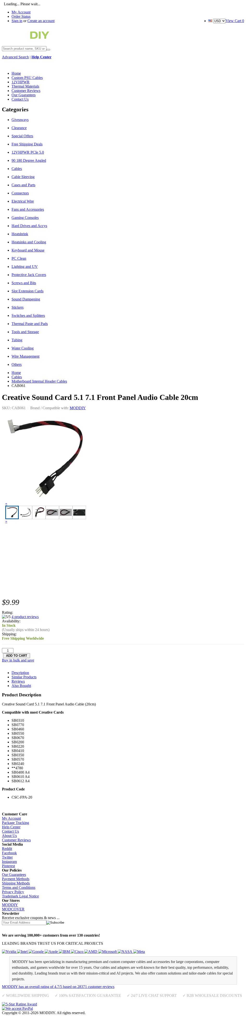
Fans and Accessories (28, 209)
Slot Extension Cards (27, 291)
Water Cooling (23, 348)
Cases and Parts (23, 185)
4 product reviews (25, 617)
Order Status (21, 16)
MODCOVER (13, 909)
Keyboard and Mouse (28, 250)
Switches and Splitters (28, 315)
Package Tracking (15, 823)
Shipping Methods (16, 883)
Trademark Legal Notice (20, 896)
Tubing (17, 340)
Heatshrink (20, 234)
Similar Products (24, 677)
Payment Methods (15, 879)
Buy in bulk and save (18, 660)
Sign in (17, 21)
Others (17, 364)
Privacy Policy (13, 892)
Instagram (9, 862)
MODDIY (78, 408)
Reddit (7, 849)
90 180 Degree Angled (29, 160)
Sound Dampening (26, 299)
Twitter (7, 857)
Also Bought (21, 686)
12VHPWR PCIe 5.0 (28, 152)
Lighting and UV (25, 267)
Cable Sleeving (23, 177)
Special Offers (22, 136)
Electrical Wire (23, 201)
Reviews (18, 681)
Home (16, 373)
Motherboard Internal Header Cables (39, 381)
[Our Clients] (73, 952)
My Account (21, 12)
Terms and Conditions (18, 887)
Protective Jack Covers (29, 275)
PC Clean (19, 258)
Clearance (19, 128)
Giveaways (20, 120)
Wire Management (25, 356)
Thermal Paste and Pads (30, 324)
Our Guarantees (14, 875)
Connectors (20, 193)
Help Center (11, 827)
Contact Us (10, 831)
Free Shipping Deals (27, 144)
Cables (17, 169)
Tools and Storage (25, 332)
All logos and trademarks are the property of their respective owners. (138, 1013)
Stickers (18, 307)
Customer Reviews (16, 840)
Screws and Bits (24, 283)
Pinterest (8, 866)
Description (20, 673)
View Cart (235, 21)
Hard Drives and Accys (29, 226)
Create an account (41, 21)
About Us (9, 836)
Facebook (9, 853)
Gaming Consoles (25, 218)
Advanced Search (15, 57)
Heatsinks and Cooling (29, 242)
